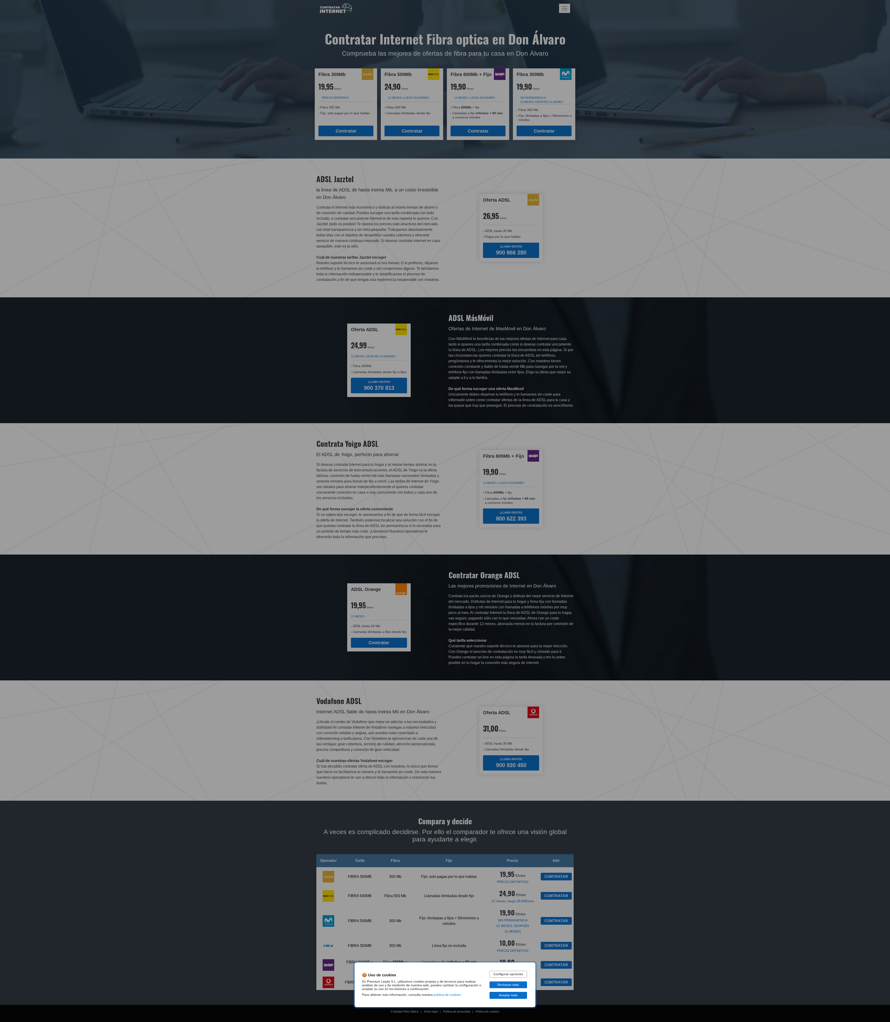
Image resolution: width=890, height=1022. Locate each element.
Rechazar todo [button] (508, 985)
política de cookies (447, 995)
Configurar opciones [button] (508, 974)
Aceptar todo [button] (508, 995)
